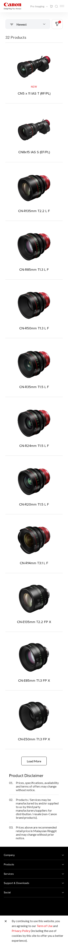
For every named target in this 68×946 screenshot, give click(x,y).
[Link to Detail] (34, 72)
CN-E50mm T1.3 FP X (34, 739)
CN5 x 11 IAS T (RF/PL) (34, 93)
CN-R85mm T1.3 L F (34, 269)
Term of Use (45, 926)
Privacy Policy (21, 930)
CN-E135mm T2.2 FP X (34, 621)
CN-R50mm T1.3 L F (34, 328)
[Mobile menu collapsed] (62, 6)
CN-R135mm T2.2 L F (34, 210)
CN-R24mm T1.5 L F (34, 445)
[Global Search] (56, 6)
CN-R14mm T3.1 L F (34, 563)
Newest (21, 24)
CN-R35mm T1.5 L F (34, 386)
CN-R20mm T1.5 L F (34, 504)
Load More (34, 761)
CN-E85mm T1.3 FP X (34, 680)
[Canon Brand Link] (12, 6)
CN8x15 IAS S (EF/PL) (34, 152)
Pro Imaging (37, 6)
